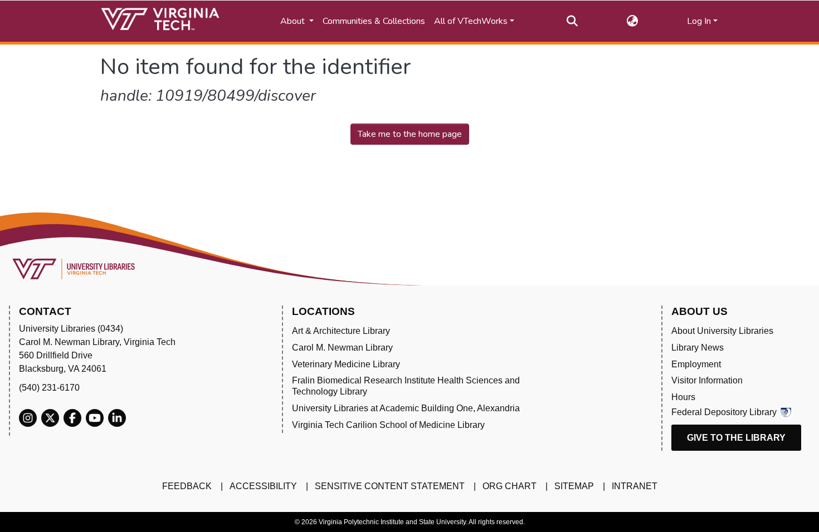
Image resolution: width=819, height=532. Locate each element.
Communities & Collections (374, 21)
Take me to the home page (410, 134)
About (293, 21)
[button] (633, 21)
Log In (699, 21)
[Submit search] (572, 21)
